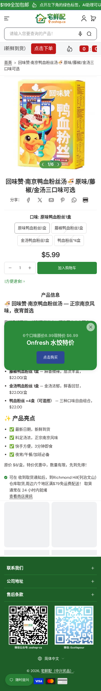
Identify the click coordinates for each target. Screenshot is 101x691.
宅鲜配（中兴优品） (57, 671)
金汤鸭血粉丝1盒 (35, 240)
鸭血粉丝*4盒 (69, 240)
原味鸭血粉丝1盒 (32, 228)
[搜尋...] (89, 34)
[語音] (80, 34)
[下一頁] (58, 164)
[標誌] (50, 18)
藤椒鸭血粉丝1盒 (69, 228)
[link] (28, 200)
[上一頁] (42, 164)
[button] (93, 18)
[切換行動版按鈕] (7, 18)
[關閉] (90, 327)
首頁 (8, 62)
